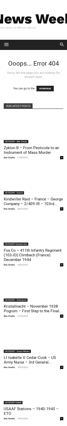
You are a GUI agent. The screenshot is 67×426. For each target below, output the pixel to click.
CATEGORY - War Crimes (16, 141)
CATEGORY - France (14, 192)
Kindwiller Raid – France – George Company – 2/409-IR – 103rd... (33, 201)
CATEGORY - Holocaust (15, 300)
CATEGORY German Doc (16, 244)
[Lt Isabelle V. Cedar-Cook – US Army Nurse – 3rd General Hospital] (33, 338)
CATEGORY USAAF (13, 402)
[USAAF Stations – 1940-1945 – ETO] (33, 389)
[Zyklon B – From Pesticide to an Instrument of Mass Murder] (33, 128)
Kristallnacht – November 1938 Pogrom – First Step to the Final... (33, 308)
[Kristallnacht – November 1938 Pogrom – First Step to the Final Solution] (33, 287)
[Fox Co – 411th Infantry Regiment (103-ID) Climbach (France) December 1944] (33, 231)
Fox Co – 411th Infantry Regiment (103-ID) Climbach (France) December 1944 (33, 255)
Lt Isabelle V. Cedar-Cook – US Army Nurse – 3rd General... (30, 359)
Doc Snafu (9, 157)
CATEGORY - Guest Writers (17, 351)
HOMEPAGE (45, 88)
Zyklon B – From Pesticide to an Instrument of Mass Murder (31, 150)
